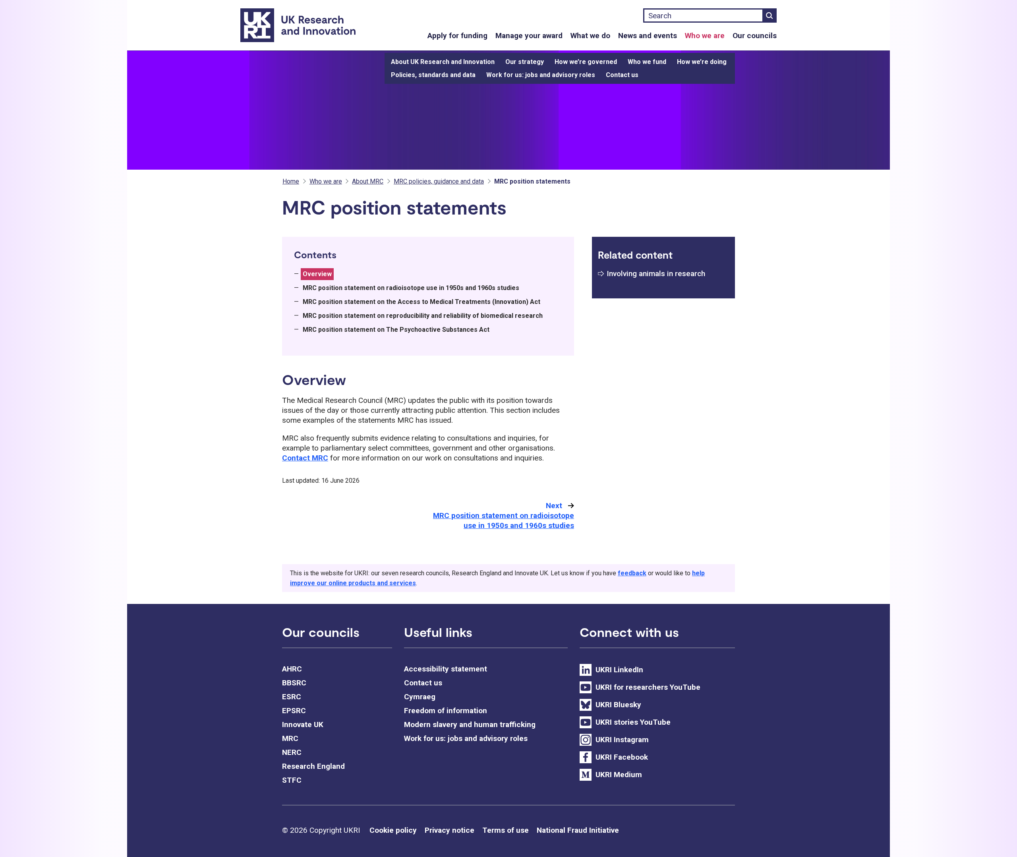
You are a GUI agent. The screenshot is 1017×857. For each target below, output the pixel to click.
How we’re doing (702, 62)
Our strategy (524, 62)
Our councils (755, 35)
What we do (590, 35)
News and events (647, 35)
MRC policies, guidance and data (439, 181)
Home (290, 181)
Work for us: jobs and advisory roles (540, 75)
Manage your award (529, 35)
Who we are (705, 35)
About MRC (367, 181)
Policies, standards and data (433, 75)
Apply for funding (457, 35)
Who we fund (647, 62)
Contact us (622, 75)
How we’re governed (586, 62)
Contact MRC (305, 457)
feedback (632, 573)
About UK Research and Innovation (443, 62)
